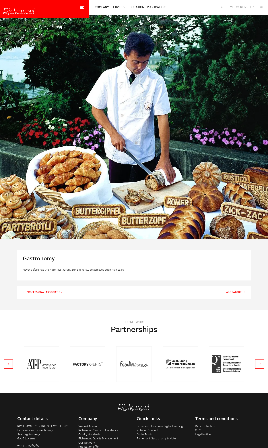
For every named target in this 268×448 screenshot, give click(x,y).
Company (102, 7)
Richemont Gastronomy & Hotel (156, 438)
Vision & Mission (88, 426)
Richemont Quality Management (98, 438)
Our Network (86, 443)
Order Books (145, 434)
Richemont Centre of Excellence (98, 430)
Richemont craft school (19, 11)
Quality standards (89, 434)
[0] (231, 7)
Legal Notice (203, 434)
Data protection (205, 426)
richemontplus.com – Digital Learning (160, 426)
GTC (198, 430)
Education (136, 7)
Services (118, 7)
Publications (157, 7)
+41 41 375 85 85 (28, 445)
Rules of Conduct (147, 430)
